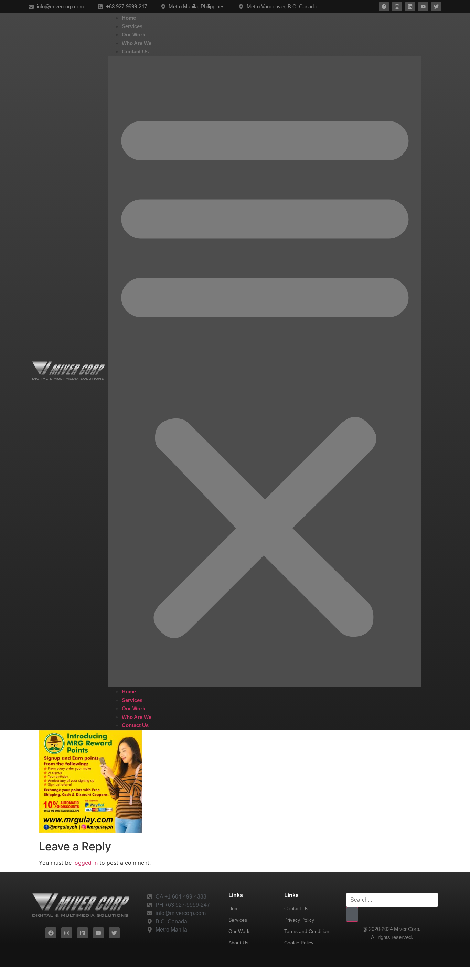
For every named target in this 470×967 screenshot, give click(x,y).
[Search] (352, 914)
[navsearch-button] (431, 371)
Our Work (133, 35)
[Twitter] (436, 6)
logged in (85, 862)
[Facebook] (384, 6)
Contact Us (135, 51)
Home (129, 18)
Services (132, 26)
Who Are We (136, 43)
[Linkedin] (410, 6)
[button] (265, 372)
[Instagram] (397, 6)
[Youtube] (423, 6)
